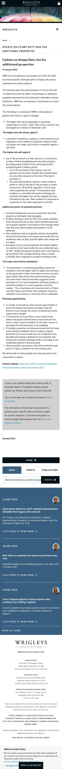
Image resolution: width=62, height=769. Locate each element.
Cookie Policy (31, 718)
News (4, 40)
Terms (11, 716)
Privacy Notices (46, 716)
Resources (54, 721)
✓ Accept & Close (12, 765)
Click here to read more (18, 531)
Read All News (11, 630)
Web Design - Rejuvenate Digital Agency (31, 738)
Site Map (7, 721)
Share (29, 460)
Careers (43, 721)
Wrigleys (9, 29)
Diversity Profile (14, 718)
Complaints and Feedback (25, 721)
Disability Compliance (26, 716)
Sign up (48, 479)
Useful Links (31, 724)
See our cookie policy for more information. (21, 761)
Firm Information (47, 718)
